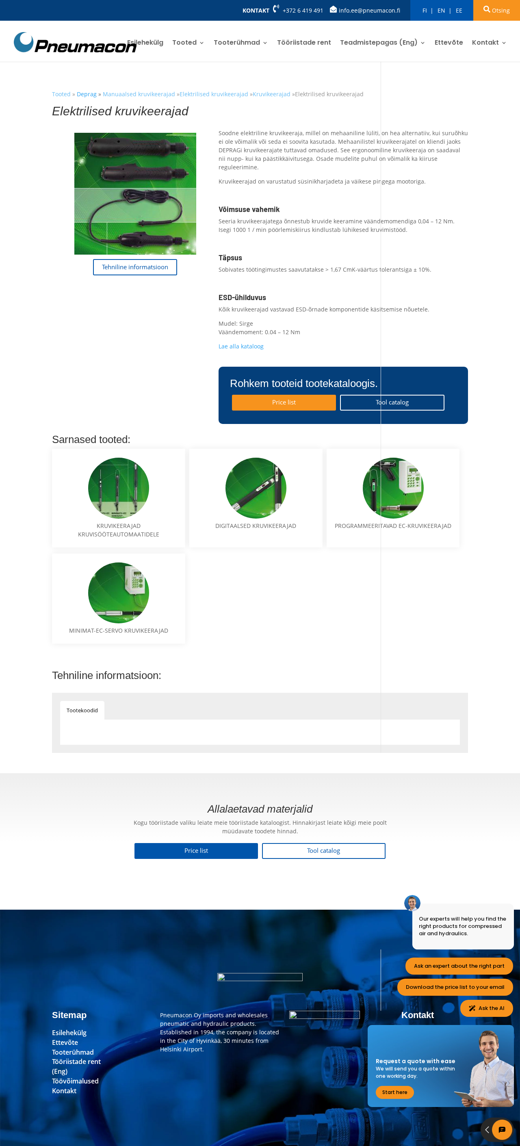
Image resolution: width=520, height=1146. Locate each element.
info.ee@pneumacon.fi (369, 10)
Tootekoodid (82, 710)
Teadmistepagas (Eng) (379, 43)
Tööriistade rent (304, 43)
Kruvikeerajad (271, 94)
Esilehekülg (145, 43)
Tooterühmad (237, 43)
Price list (284, 402)
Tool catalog (392, 402)
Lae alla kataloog (241, 346)
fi (424, 10)
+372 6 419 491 (303, 10)
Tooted (184, 43)
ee (459, 10)
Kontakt (256, 10)
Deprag (87, 94)
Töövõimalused (75, 1081)
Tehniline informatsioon (135, 267)
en (441, 10)
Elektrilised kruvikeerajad (214, 94)
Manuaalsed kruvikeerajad (139, 94)
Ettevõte (449, 43)
